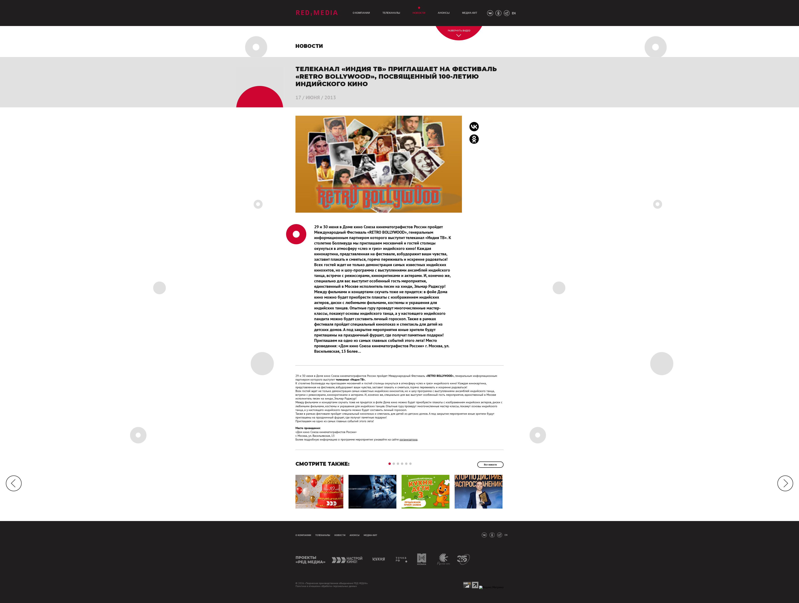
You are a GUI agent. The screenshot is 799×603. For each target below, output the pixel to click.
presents (310, 559)
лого (316, 13)
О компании (361, 12)
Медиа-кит (469, 12)
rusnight (443, 559)
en (514, 13)
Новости (419, 12)
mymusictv (422, 559)
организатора (408, 439)
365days (463, 559)
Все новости (490, 464)
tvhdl (402, 559)
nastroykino (347, 559)
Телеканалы (391, 12)
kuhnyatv (379, 559)
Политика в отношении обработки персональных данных (326, 586)
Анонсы (444, 12)
